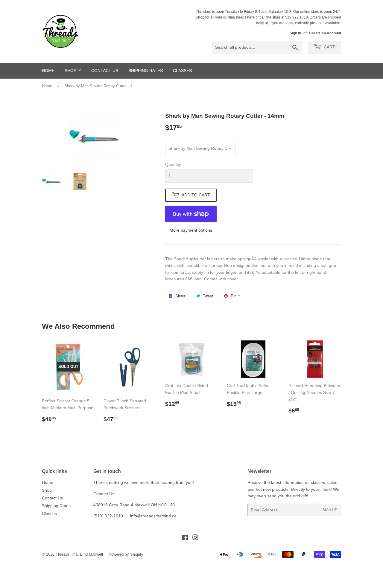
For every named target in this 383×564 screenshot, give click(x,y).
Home (48, 70)
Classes (182, 70)
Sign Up (330, 510)
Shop (71, 70)
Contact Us (104, 70)
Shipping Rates (145, 70)
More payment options (191, 230)
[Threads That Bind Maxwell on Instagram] (195, 538)
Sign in (295, 33)
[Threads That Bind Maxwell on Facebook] (185, 538)
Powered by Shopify (126, 554)
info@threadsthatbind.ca (153, 515)
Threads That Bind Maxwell (79, 554)
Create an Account (325, 33)
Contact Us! (104, 493)
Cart (329, 47)
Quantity (173, 164)
